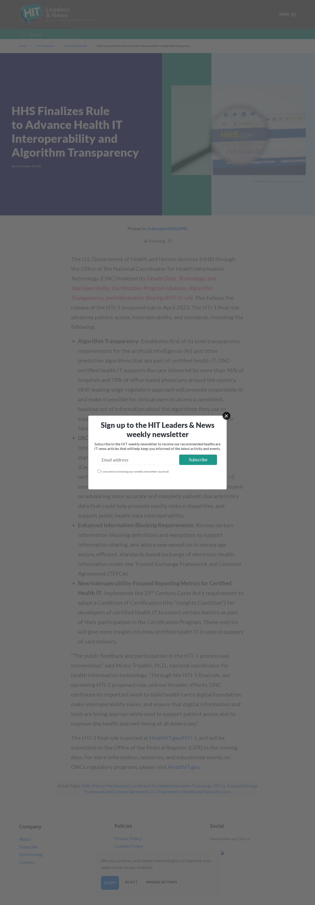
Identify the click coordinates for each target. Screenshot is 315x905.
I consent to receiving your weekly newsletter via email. (135, 471)
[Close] (226, 416)
